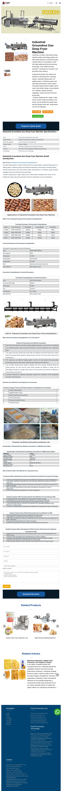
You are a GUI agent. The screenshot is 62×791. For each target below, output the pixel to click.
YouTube (8, 720)
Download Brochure (31, 594)
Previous (4, 626)
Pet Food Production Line (38, 717)
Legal (7, 713)
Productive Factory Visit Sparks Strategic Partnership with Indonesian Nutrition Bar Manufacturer (41, 738)
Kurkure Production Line (37, 715)
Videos (35, 112)
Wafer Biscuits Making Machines (45, 638)
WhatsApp (37, 116)
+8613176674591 (13, 768)
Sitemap (8, 724)
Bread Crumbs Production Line (39, 722)
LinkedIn (8, 722)
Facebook (9, 719)
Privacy (8, 717)
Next (57, 626)
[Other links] (60, 3)
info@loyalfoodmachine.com (18, 774)
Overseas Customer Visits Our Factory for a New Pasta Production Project (41, 742)
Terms (8, 715)
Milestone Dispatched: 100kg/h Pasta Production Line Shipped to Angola (40, 661)
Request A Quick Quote (31, 126)
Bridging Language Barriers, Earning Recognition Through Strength (41, 745)
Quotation (46, 112)
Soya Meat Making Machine (38, 720)
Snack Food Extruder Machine (39, 713)
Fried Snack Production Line (39, 719)
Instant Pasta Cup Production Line (17, 638)
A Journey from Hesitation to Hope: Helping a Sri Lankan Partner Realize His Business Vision (41, 754)
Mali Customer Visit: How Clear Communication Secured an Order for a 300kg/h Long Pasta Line (41, 750)
